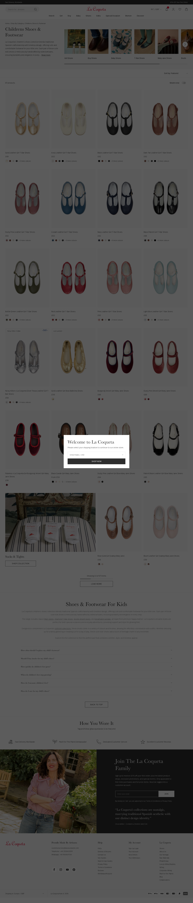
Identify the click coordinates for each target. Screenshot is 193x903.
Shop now (96, 461)
